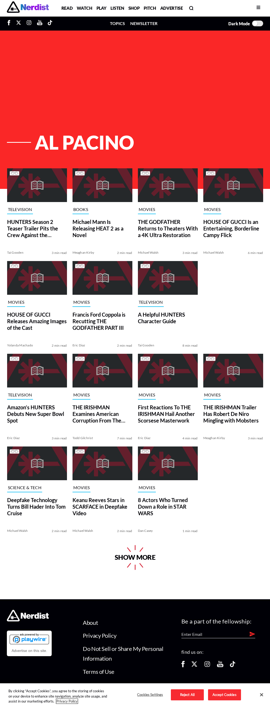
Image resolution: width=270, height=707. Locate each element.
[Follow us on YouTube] (220, 666)
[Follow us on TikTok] (232, 666)
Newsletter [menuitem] (143, 23)
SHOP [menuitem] (134, 8)
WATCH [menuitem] (84, 8)
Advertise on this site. (29, 651)
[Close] (261, 695)
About (90, 622)
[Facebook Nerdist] (10, 23)
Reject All (187, 695)
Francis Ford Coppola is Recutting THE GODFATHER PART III (98, 321)
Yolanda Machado (20, 345)
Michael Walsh (148, 252)
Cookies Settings (150, 695)
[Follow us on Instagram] (207, 666)
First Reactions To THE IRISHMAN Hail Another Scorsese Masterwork (166, 414)
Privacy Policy (99, 635)
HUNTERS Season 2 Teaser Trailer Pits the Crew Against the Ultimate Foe (32, 228)
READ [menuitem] (67, 8)
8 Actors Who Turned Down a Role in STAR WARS (162, 506)
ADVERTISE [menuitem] (171, 8)
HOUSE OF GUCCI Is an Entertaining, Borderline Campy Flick (231, 228)
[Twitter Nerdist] (18, 23)
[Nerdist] (28, 8)
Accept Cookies (225, 695)
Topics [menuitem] (117, 23)
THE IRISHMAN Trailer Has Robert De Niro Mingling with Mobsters (231, 414)
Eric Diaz (78, 345)
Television (20, 209)
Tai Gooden (15, 252)
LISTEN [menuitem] (117, 8)
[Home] (28, 620)
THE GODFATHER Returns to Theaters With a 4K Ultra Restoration (167, 228)
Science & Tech (24, 487)
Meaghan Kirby (83, 252)
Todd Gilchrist (82, 438)
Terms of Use (98, 671)
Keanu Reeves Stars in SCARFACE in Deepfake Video (99, 506)
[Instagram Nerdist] (29, 23)
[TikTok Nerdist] (50, 23)
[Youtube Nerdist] (39, 23)
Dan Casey (145, 531)
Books (80, 209)
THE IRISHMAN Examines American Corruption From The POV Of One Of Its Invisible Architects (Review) (96, 414)
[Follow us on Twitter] (194, 666)
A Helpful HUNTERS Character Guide (161, 317)
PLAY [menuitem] (102, 8)
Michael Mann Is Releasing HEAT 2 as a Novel (97, 228)
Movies (146, 209)
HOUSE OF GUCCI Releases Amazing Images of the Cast (36, 321)
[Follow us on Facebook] (183, 666)
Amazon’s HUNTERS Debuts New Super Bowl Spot (35, 414)
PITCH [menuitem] (150, 8)
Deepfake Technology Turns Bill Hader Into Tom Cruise (36, 506)
